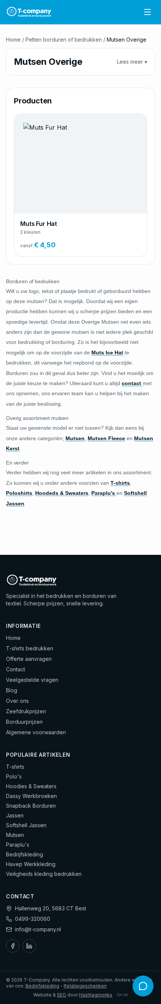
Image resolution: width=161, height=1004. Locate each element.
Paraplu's (17, 844)
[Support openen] (143, 986)
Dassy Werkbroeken (31, 796)
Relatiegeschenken (85, 986)
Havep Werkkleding (30, 864)
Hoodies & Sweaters (31, 786)
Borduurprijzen (24, 722)
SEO (61, 995)
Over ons (17, 701)
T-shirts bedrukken (29, 648)
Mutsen (15, 835)
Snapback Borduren (31, 805)
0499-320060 (32, 919)
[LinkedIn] (29, 946)
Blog (11, 690)
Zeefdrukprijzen (26, 711)
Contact (15, 669)
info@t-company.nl (38, 929)
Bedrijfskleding (24, 854)
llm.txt (122, 994)
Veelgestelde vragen (32, 680)
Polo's (14, 776)
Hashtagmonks (95, 995)
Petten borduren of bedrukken (63, 39)
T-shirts (15, 766)
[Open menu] (147, 11)
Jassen (15, 815)
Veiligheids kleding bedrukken (44, 874)
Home (13, 39)
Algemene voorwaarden (36, 732)
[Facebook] (12, 946)
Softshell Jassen (26, 825)
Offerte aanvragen (29, 659)
